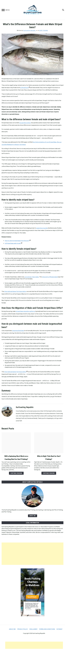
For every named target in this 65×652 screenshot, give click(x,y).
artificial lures (24, 87)
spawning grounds (42, 228)
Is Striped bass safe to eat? (13, 243)
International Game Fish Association (15, 291)
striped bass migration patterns (25, 311)
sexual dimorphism (25, 123)
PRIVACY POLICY (22, 629)
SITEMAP (59, 629)
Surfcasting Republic (29, 30)
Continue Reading (16, 473)
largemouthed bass (18, 330)
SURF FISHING (43, 30)
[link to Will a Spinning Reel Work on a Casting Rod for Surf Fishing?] (16, 442)
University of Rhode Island (50, 277)
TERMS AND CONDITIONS (47, 629)
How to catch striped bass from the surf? (17, 240)
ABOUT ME (32, 515)
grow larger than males (32, 277)
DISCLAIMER (33, 629)
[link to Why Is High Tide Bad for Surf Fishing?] (48, 442)
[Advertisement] (32, 554)
